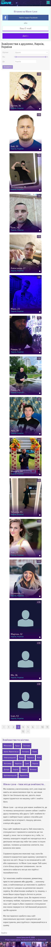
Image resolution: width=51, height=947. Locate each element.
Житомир (7, 763)
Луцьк (17, 746)
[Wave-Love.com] (6, 2)
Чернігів (18, 763)
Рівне (21, 758)
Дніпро (6, 769)
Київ (39, 758)
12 (23, 731)
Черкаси (30, 758)
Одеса (24, 769)
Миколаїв (8, 746)
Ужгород (25, 752)
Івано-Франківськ (11, 752)
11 (47, 727)
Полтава (26, 746)
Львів (34, 752)
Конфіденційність (28, 940)
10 (42, 727)
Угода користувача (12, 940)
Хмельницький (10, 758)
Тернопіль (24, 775)
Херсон (35, 763)
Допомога (42, 940)
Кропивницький (10, 775)
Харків (15, 769)
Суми (27, 763)
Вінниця (33, 769)
